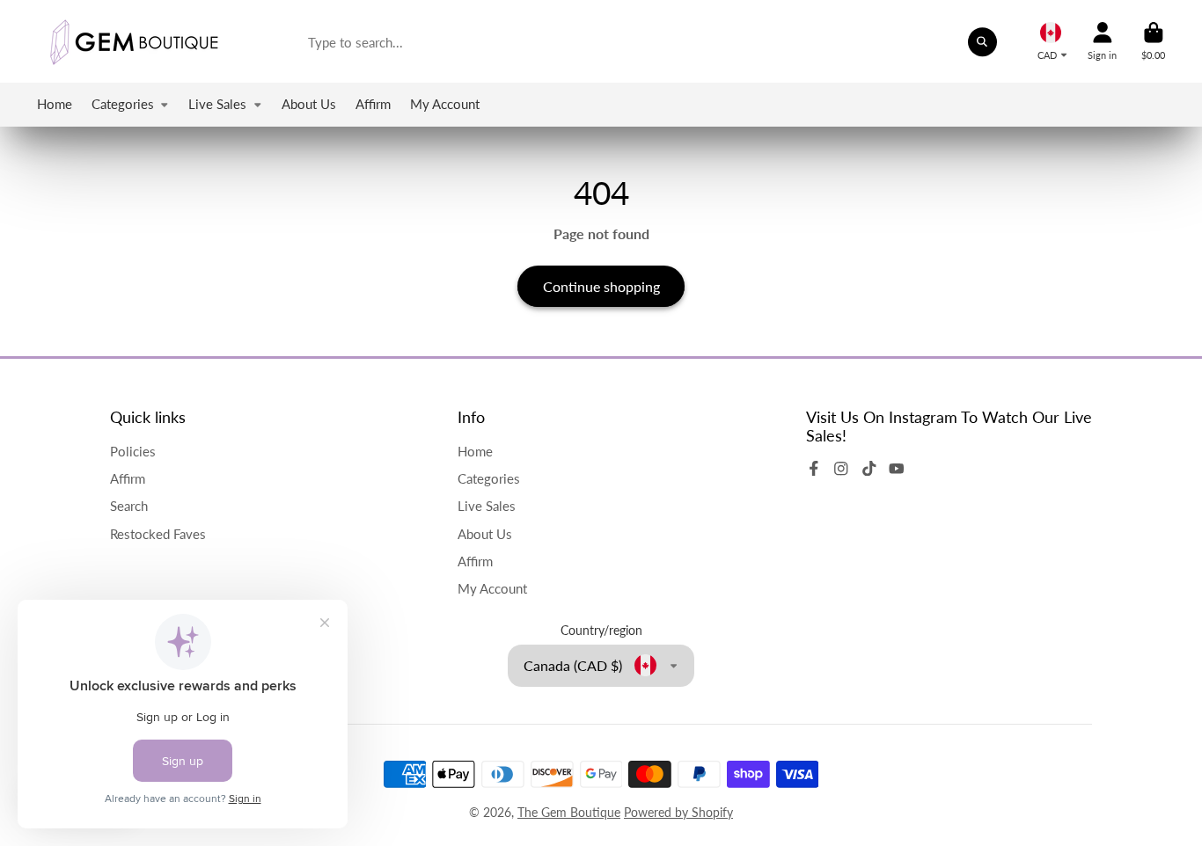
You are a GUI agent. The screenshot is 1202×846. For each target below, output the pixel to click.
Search (129, 506)
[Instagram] (841, 469)
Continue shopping (601, 286)
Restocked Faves (158, 534)
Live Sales (217, 104)
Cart (1153, 41)
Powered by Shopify (678, 812)
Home (54, 104)
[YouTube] (897, 469)
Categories (123, 104)
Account (1102, 41)
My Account (445, 104)
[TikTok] (869, 469)
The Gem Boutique (568, 812)
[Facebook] (814, 469)
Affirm (373, 104)
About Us (309, 104)
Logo (134, 41)
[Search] (983, 42)
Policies (133, 451)
